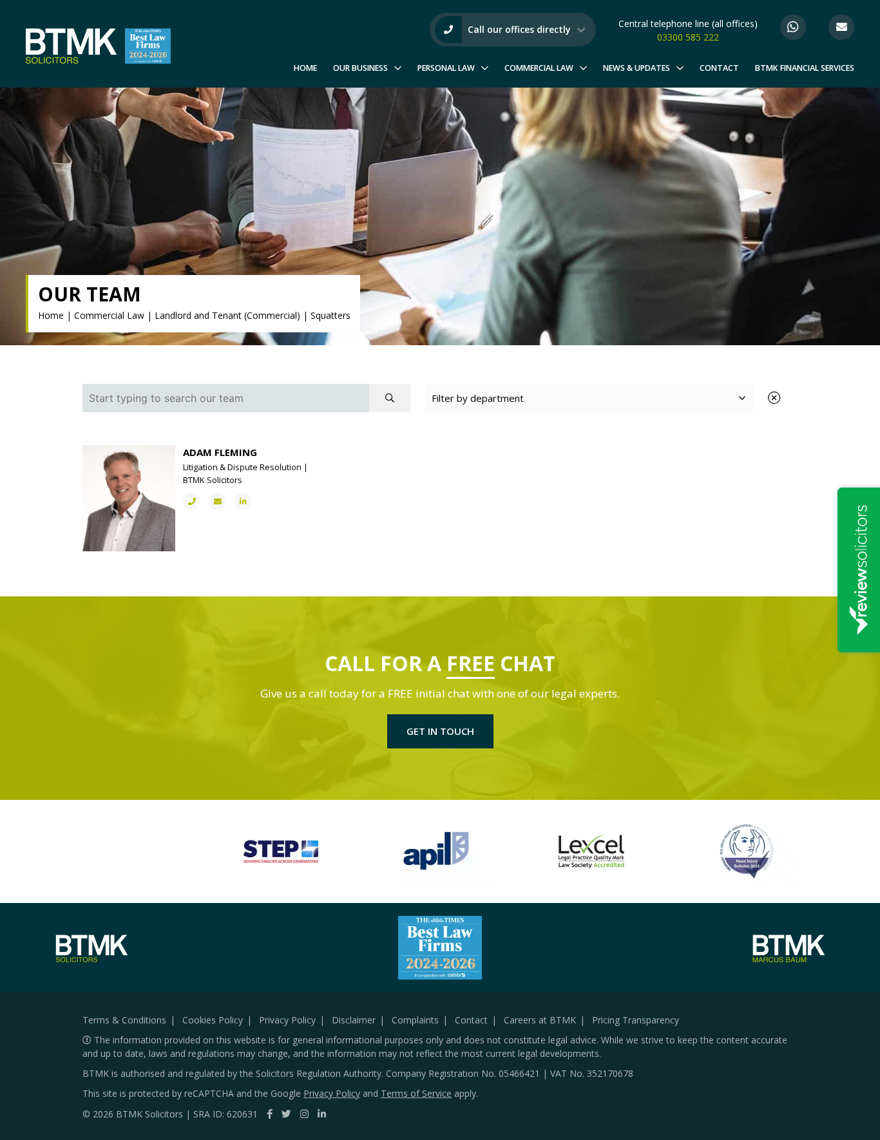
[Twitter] (286, 1113)
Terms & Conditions (124, 1020)
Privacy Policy (287, 1020)
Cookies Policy (212, 1020)
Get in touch (440, 731)
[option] (191, 851)
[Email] (841, 27)
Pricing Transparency (635, 1020)
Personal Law (446, 67)
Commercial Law (538, 67)
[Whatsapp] (793, 27)
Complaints (415, 1020)
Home (305, 67)
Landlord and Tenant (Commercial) (227, 315)
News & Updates (636, 67)
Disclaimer (354, 1020)
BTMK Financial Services (804, 67)
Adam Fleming (220, 452)
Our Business (360, 67)
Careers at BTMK (540, 1020)
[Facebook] (270, 1113)
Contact (719, 67)
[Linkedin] (322, 1113)
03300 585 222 (688, 37)
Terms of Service (416, 1093)
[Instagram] (304, 1113)
